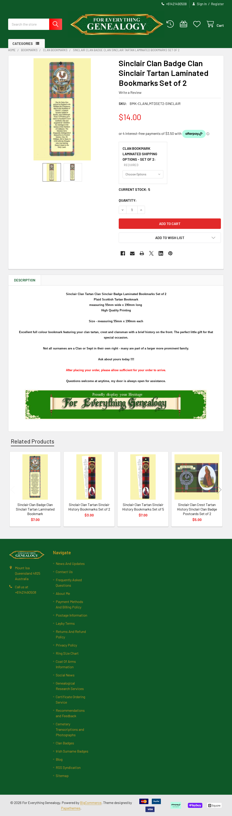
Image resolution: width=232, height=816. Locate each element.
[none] (62, 109)
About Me (63, 593)
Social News (65, 675)
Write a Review (130, 92)
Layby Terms (65, 623)
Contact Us (64, 571)
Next (219, 489)
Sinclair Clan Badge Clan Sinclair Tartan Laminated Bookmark (35, 509)
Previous (12, 489)
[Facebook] (123, 253)
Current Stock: (134, 189)
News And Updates (70, 563)
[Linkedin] (161, 253)
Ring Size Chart (67, 653)
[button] (170, 237)
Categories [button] (22, 43)
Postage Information (71, 615)
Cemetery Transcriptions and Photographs (70, 729)
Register (217, 4)
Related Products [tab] (32, 441)
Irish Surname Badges (72, 751)
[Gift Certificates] (184, 24)
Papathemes (70, 808)
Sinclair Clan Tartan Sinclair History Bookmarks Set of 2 (89, 506)
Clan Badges (65, 743)
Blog (59, 759)
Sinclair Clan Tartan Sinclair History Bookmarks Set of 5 (143, 506)
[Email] (132, 253)
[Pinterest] (170, 253)
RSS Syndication (68, 767)
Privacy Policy (66, 645)
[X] (151, 253)
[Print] (142, 253)
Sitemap (62, 775)
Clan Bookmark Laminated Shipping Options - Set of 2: (140, 156)
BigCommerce (91, 802)
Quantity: (128, 200)
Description (24, 280)
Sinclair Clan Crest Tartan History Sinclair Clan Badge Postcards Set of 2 (197, 509)
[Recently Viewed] (171, 24)
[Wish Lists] (198, 24)
